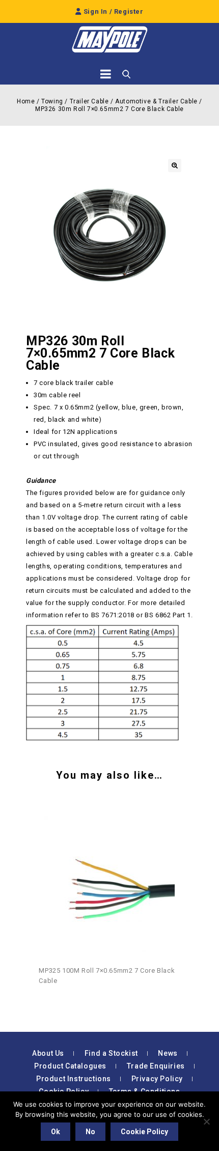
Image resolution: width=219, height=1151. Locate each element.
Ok (55, 1132)
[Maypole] (109, 39)
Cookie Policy (144, 1132)
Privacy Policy (157, 1079)
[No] (206, 1121)
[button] (174, 165)
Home (26, 101)
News (167, 1053)
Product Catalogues (70, 1066)
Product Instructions (73, 1079)
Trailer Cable (89, 101)
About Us (48, 1053)
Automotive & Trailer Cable (156, 101)
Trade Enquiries (156, 1066)
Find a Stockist (111, 1053)
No (90, 1132)
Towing (52, 101)
